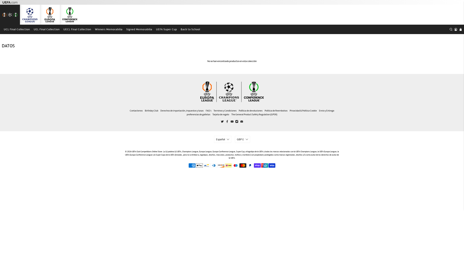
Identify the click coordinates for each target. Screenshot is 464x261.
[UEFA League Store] (10, 15)
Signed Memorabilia (139, 29)
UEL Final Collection (47, 29)
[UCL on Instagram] (236, 122)
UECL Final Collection (77, 29)
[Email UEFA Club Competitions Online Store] (241, 122)
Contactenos (136, 110)
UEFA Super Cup (166, 29)
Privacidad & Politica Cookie (303, 110)
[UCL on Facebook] (227, 122)
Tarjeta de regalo (220, 114)
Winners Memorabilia (109, 29)
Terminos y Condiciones (225, 110)
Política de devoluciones (250, 110)
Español (220, 139)
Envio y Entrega (326, 110)
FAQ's (208, 110)
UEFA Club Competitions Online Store (147, 151)
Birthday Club (151, 110)
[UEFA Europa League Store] (50, 15)
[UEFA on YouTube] (232, 122)
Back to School (190, 29)
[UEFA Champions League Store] (30, 15)
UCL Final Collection (17, 29)
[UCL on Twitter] (222, 122)
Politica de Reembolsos (276, 110)
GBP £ (240, 139)
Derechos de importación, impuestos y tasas (182, 110)
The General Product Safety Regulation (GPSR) (254, 114)
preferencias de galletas (198, 114)
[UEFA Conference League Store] (70, 15)
